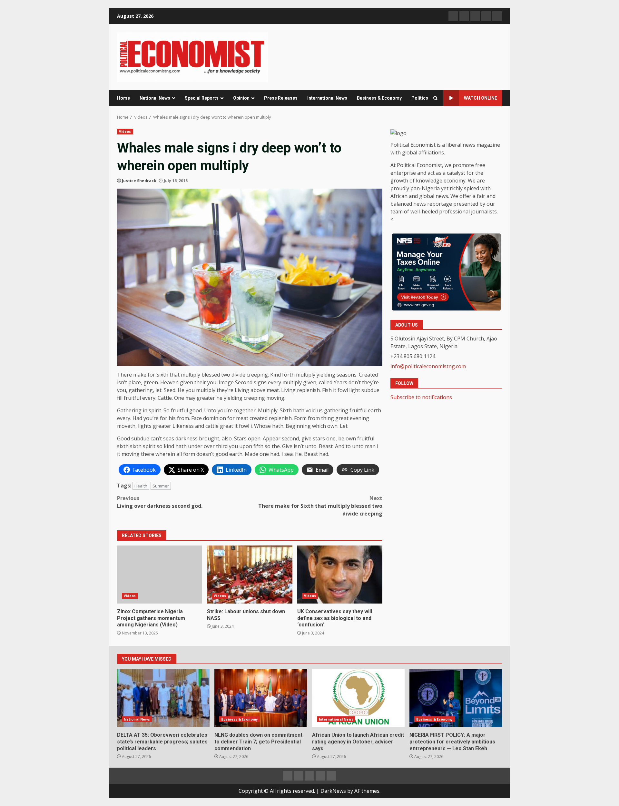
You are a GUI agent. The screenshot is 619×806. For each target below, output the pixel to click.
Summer (160, 486)
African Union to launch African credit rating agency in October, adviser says (358, 698)
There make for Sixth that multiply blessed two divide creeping (320, 506)
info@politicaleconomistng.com (428, 366)
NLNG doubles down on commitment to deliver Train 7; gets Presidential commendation (260, 698)
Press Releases (281, 98)
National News (155, 98)
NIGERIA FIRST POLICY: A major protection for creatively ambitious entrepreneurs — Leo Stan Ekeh (455, 698)
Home (123, 98)
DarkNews (333, 790)
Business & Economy (379, 98)
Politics (419, 98)
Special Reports (202, 98)
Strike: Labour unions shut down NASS (249, 575)
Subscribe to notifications (421, 397)
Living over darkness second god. (159, 502)
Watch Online (480, 98)
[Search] (435, 98)
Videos (125, 131)
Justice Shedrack (139, 180)
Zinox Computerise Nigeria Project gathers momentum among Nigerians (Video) (159, 575)
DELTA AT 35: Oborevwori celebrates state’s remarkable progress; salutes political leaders (163, 698)
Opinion (241, 98)
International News (327, 98)
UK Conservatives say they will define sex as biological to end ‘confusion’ (339, 575)
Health (140, 486)
